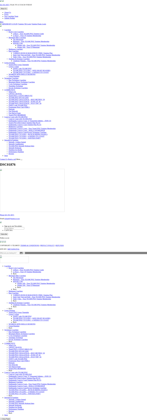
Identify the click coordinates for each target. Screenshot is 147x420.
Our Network (13, 111)
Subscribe (4, 234)
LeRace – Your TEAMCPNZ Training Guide (28, 34)
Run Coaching (14, 51)
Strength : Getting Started (17, 142)
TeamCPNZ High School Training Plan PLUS (24, 123)
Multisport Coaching (16, 49)
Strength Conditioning (16, 144)
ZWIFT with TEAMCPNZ (22, 68)
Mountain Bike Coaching (17, 37)
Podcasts (12, 109)
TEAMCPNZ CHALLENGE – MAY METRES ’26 (27, 99)
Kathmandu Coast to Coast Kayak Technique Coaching (27, 132)
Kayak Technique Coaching (18, 88)
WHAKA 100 (18, 43)
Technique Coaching (11, 78)
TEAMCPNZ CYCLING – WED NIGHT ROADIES (31, 70)
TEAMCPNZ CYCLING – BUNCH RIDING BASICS (28, 134)
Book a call (12, 159)
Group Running (14, 76)
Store (6, 156)
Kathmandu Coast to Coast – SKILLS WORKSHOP (27, 130)
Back (14, 274)
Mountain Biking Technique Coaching (22, 82)
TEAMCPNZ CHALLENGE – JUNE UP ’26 (24, 101)
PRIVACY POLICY (47, 245)
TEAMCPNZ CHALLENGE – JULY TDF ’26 (25, 103)
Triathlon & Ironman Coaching (19, 59)
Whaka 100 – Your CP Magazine (28, 47)
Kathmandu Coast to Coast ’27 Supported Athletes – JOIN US (30, 121)
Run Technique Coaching (17, 80)
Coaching (7, 30)
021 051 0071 (4, 5)
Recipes (11, 154)
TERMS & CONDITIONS (29, 245)
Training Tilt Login (24, 24)
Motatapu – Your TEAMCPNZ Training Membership (31, 41)
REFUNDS (60, 245)
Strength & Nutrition (11, 140)
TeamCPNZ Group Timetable (19, 65)
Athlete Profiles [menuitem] (9, 18)
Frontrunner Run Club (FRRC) (19, 107)
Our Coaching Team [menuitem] (11, 16)
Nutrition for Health (15, 150)
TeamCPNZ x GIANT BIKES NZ (20, 96)
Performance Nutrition (16, 152)
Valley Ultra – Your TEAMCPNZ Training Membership (32, 57)
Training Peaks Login (38, 24)
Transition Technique (16, 86)
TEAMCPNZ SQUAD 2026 (19, 97)
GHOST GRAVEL (15, 94)
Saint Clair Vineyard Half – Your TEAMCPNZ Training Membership (36, 55)
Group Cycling (14, 67)
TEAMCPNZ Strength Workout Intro (21, 146)
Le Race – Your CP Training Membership (27, 36)
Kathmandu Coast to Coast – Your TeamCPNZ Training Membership (32, 128)
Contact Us (4, 159)
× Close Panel (5, 419)
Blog (1, 22)
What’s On (12, 92)
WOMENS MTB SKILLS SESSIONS (22, 74)
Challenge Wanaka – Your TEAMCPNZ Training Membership (34, 61)
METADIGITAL (13, 249)
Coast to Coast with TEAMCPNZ (16, 117)
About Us (4, 8)
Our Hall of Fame (15, 113)
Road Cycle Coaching (16, 32)
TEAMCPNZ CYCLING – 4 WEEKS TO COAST (31, 72)
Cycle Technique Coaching (18, 84)
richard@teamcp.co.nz (12, 219)
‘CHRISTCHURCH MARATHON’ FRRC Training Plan (33, 53)
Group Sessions (9, 63)
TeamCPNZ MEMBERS (17, 115)
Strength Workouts (15, 148)
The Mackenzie (18, 39)
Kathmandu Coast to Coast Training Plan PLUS (25, 125)
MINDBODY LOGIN (10, 24)
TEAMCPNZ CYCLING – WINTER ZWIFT (25, 138)
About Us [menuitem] (7, 12)
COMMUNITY (9, 90)
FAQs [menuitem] (6, 14)
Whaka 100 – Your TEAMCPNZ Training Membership (36, 45)
